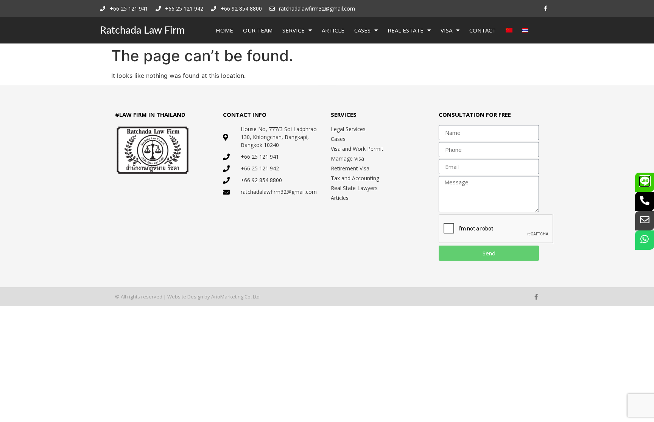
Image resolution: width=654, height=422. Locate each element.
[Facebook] (545, 8)
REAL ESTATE (406, 30)
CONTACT (482, 30)
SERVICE (293, 30)
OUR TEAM (257, 30)
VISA (446, 30)
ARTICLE (333, 30)
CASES (362, 30)
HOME (224, 30)
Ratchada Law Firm (142, 30)
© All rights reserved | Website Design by (163, 296)
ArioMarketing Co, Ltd (235, 296)
